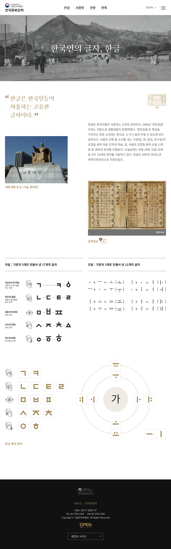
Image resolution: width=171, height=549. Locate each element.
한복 (104, 7)
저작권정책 (91, 503)
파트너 (77, 503)
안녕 (67, 7)
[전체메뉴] (163, 8)
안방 (93, 7)
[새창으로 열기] (85, 525)
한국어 (149, 7)
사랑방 (79, 7)
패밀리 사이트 (79, 536)
